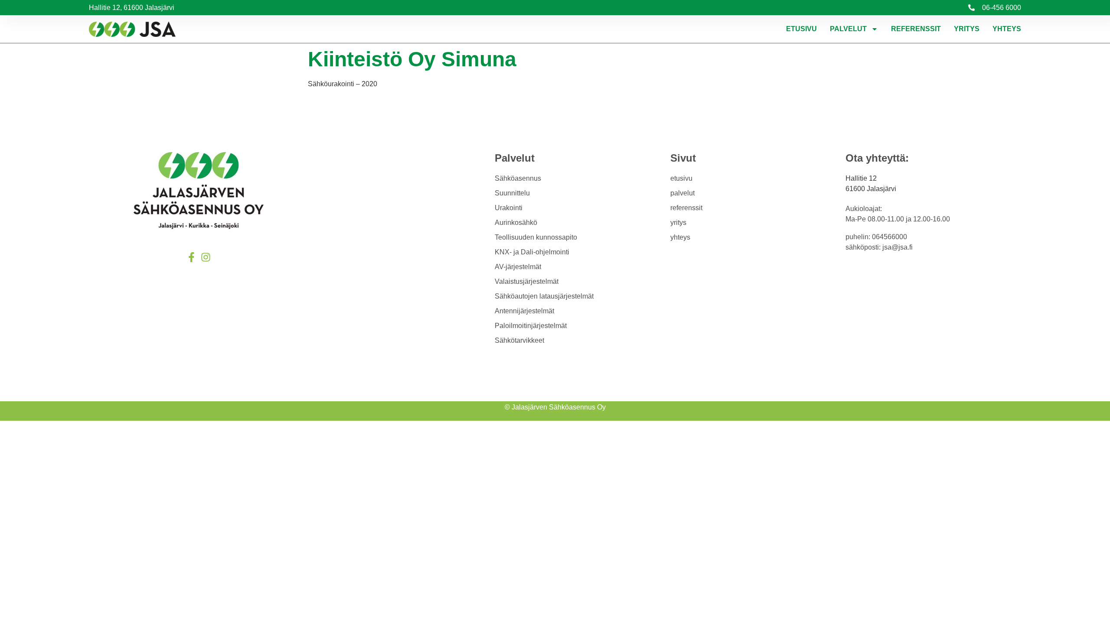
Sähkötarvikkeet (519, 340)
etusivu (801, 28)
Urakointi (508, 207)
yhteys (1006, 28)
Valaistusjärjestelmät (526, 281)
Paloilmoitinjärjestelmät (531, 325)
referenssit (916, 28)
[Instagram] (206, 257)
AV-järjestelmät (518, 266)
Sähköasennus (518, 178)
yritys (966, 28)
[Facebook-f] (191, 257)
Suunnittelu (512, 193)
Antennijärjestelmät (524, 311)
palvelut (848, 28)
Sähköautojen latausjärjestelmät (544, 296)
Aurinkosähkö (516, 222)
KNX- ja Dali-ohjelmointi (532, 252)
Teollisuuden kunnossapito (536, 237)
